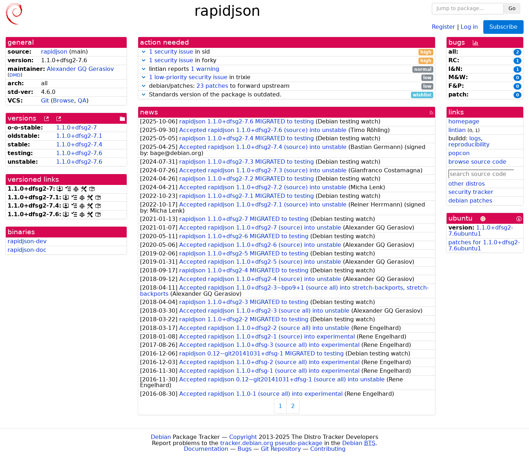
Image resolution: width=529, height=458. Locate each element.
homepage (463, 121)
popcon (459, 153)
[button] (143, 51)
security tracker (470, 192)
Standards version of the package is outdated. (289, 95)
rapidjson (54, 51)
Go (512, 8)
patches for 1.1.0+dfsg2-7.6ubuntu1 (484, 245)
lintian (457, 130)
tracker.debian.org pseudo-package (271, 443)
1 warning (205, 68)
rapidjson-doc (27, 249)
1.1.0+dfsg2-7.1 (79, 135)
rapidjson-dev (27, 241)
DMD (15, 75)
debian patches (470, 200)
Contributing (327, 448)
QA (82, 100)
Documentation (206, 448)
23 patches (212, 85)
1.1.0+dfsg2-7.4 (79, 144)
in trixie (290, 77)
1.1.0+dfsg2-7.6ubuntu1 (480, 230)
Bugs (245, 448)
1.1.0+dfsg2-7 (76, 127)
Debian (161, 437)
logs (475, 138)
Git (45, 100)
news (149, 112)
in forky (290, 61)
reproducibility (468, 144)
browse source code (477, 161)
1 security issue (171, 51)
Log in (469, 26)
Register (443, 26)
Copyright (243, 437)
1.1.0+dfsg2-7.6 (79, 153)
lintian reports (289, 69)
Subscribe (503, 26)
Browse (63, 100)
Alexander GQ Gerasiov (80, 68)
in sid (290, 52)
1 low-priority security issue (188, 77)
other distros (466, 183)
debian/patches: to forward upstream (289, 86)
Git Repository (281, 448)
